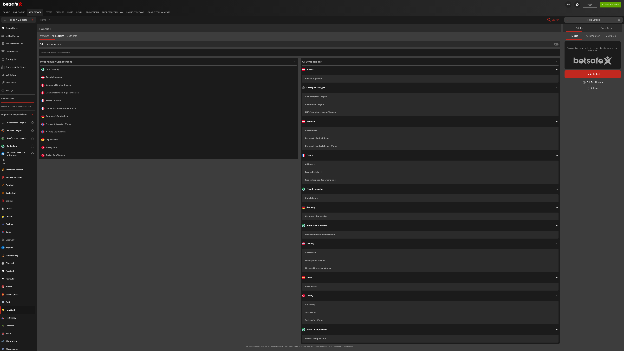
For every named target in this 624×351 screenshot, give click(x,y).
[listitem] (6, 12)
